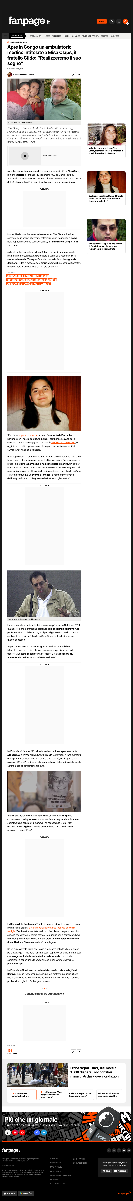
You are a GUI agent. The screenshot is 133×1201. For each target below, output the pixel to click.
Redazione (54, 1179)
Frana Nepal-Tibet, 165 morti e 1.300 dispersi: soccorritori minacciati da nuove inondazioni (94, 1072)
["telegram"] (44, 1132)
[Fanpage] (11, 1150)
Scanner (76, 36)
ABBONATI (102, 21)
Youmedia (54, 1159)
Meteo (47, 36)
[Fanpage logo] (26, 21)
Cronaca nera (36, 36)
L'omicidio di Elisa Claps (18, 42)
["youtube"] (22, 1132)
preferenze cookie (57, 1184)
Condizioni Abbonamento (60, 1175)
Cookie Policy (55, 1171)
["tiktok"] (8, 1132)
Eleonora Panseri (27, 74)
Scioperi (104, 36)
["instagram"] (15, 1132)
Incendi (67, 36)
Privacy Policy (56, 1167)
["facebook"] (37, 1132)
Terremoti (56, 36)
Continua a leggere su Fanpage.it (44, 993)
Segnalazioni (55, 1163)
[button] (79, 74)
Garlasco (115, 36)
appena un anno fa (28, 435)
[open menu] (5, 36)
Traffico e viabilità (90, 36)
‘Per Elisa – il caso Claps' (63, 442)
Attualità (17, 35)
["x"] (30, 1132)
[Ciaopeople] (124, 1194)
